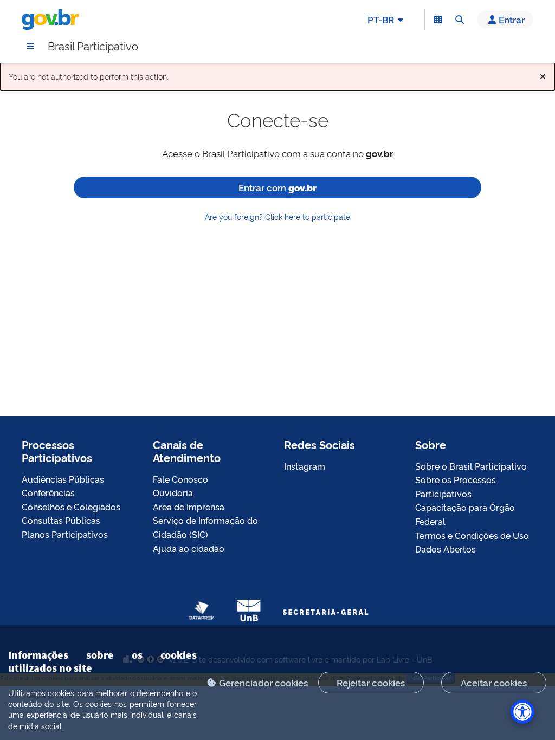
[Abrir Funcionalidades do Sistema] (438, 19)
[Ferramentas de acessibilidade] (522, 712)
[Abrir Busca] (459, 19)
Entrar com (277, 187)
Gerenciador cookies (263, 682)
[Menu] (30, 46)
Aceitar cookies (494, 682)
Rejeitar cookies (371, 682)
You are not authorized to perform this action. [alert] (277, 74)
